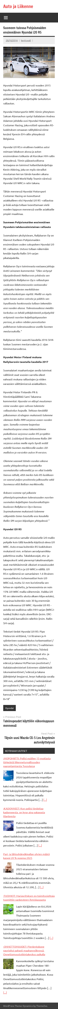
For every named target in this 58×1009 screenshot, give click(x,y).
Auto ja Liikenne (18, 6)
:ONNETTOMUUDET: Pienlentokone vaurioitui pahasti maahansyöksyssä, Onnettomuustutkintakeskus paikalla (24, 950)
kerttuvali (26, 40)
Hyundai (9, 708)
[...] (45, 799)
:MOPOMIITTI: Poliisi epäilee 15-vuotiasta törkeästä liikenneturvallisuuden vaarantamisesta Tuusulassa (27, 762)
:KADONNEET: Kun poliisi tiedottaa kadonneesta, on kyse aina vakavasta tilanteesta (24, 812)
